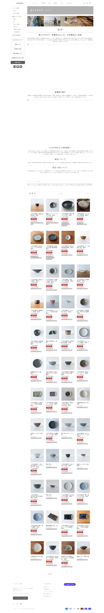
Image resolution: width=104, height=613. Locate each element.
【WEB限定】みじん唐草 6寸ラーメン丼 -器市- (83, 435)
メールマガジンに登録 (20, 598)
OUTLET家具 (16, 13)
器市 (14, 10)
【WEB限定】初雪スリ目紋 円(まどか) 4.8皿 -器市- (52, 281)
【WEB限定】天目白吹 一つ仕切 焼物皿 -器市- (83, 527)
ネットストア (35, 3)
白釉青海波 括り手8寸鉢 (83, 403)
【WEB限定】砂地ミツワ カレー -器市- (83, 372)
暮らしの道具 (16, 24)
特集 (50, 3)
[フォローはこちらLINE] (21, 603)
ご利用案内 (43, 3)
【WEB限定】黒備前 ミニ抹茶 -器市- (37, 311)
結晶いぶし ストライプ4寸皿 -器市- (52, 214)
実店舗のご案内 (17, 49)
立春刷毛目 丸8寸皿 (37, 556)
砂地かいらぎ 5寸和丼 (37, 434)
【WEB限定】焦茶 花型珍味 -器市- (37, 214)
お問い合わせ (18, 62)
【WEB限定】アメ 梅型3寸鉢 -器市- (83, 246)
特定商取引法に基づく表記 (18, 58)
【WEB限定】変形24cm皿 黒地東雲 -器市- (52, 247)
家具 (14, 19)
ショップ (34, 181)
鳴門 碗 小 (49, 464)
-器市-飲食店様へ (16, 35)
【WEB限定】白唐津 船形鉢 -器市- (83, 280)
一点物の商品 (16, 32)
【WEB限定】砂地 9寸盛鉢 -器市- (37, 280)
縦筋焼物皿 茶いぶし (52, 525)
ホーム (28, 181)
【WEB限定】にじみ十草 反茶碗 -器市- (83, 214)
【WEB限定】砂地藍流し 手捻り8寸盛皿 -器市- (83, 312)
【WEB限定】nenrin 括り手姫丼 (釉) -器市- (37, 496)
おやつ (57, 184)
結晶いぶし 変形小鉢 (83, 556)
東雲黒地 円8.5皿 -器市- (37, 372)
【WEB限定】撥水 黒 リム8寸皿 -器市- (67, 214)
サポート (62, 3)
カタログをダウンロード (17, 40)
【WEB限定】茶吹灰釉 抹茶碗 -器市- (67, 341)
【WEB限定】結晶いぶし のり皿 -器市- (52, 403)
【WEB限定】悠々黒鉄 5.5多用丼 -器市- (52, 557)
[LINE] (18, 66)
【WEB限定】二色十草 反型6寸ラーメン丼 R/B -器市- (37, 466)
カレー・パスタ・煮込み (67, 184)
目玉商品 (89, 184)
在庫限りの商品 (17, 29)
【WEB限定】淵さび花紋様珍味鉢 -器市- (67, 246)
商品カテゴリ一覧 (16, 16)
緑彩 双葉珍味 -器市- (51, 341)
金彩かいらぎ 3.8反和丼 (83, 465)
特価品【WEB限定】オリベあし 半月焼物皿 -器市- (67, 558)
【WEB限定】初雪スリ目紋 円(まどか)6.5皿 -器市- (67, 404)
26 (66, 572)
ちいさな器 (77, 184)
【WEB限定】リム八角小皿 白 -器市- (67, 311)
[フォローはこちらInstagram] (17, 603)
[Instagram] (21, 66)
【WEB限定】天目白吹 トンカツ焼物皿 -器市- (67, 527)
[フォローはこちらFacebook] (13, 603)
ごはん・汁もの (51, 184)
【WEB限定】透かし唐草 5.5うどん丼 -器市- (52, 373)
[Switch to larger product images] (30, 193)
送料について (18, 44)
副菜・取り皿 (42, 184)
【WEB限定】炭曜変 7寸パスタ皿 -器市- (52, 434)
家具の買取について (17, 53)
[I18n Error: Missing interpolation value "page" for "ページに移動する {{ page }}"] (71, 572)
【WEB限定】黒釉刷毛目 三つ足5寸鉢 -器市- (67, 373)
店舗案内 (55, 3)
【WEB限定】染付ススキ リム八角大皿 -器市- (37, 247)
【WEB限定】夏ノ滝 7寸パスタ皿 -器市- (83, 495)
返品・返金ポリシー (48, 594)
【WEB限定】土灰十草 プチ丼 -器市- (67, 465)
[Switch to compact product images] (34, 193)
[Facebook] (15, 66)
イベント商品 (15, 8)
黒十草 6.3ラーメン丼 (67, 434)
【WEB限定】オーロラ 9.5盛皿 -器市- (83, 341)
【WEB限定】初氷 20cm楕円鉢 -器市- (67, 280)
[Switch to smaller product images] (32, 193)
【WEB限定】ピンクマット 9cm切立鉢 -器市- (52, 312)
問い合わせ (69, 3)
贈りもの (15, 27)
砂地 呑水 (49, 495)
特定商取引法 (47, 589)
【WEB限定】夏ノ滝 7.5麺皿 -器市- (37, 526)
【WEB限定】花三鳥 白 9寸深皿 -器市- (67, 495)
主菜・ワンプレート (33, 184)
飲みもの (83, 184)
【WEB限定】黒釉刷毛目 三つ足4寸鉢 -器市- (37, 342)
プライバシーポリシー (49, 591)
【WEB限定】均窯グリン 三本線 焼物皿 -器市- (37, 404)
